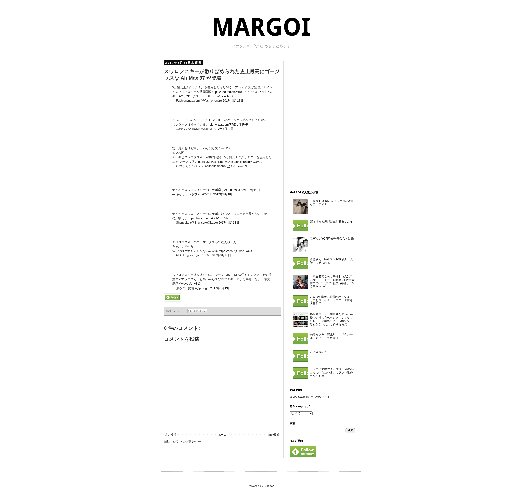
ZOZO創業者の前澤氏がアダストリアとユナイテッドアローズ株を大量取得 (331, 300)
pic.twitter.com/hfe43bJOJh (218, 96)
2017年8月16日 (220, 255)
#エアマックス (189, 96)
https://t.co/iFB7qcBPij (245, 190)
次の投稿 (170, 434)
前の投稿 (274, 434)
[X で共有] (197, 311)
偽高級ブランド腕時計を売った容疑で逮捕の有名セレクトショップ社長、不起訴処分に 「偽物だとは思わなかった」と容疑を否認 (332, 319)
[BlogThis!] (193, 311)
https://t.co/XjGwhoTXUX (235, 251)
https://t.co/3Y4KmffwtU (214, 161)
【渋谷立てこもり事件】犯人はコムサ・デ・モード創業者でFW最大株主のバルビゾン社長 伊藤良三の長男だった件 (332, 281)
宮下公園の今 (318, 351)
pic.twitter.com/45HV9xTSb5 (210, 218)
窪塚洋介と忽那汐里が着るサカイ (331, 221)
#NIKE (250, 92)
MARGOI (261, 27)
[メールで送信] (189, 311)
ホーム (222, 434)
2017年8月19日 (233, 100)
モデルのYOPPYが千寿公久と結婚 (332, 238)
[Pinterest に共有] (205, 311)
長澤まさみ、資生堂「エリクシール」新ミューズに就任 (331, 336)
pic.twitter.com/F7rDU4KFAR (229, 124)
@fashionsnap (240, 161)
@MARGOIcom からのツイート (310, 396)
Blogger (269, 485)
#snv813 (224, 148)
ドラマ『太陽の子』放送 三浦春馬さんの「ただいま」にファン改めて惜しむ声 (332, 372)
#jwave (183, 283)
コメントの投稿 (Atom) (186, 441)
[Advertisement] (320, 122)
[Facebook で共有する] (201, 311)
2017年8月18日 (223, 194)
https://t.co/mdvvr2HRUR (229, 92)
